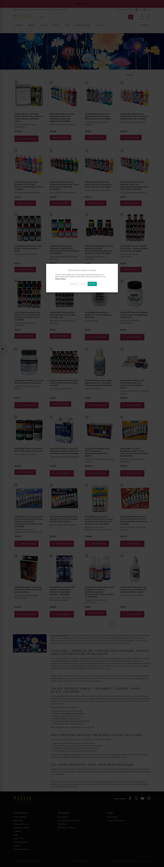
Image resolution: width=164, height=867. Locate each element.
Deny (83, 284)
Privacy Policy (60, 279)
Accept (92, 284)
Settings (73, 284)
